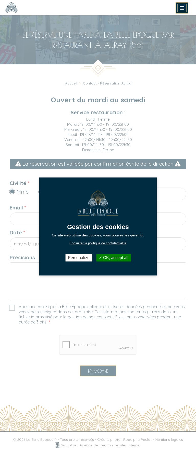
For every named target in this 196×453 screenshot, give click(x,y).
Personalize (79, 258)
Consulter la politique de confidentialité (97, 243)
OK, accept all (115, 258)
